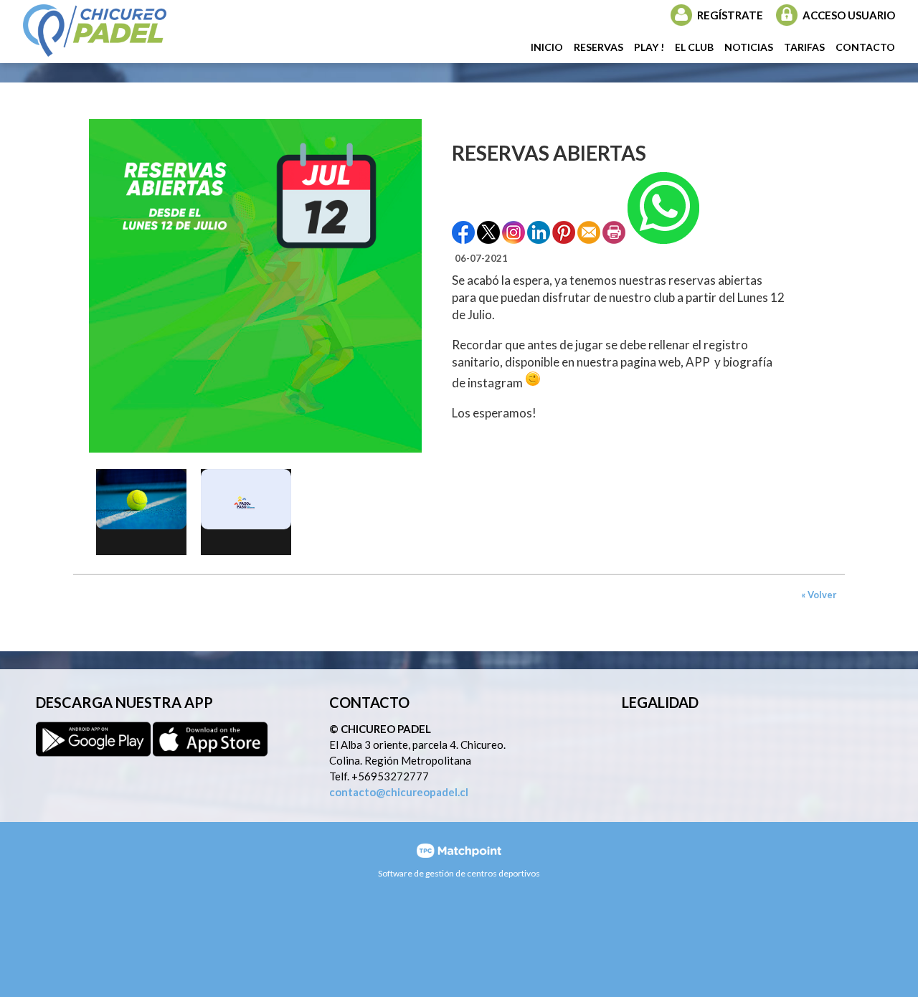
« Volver (819, 594)
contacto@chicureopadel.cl (398, 791)
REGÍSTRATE (730, 15)
